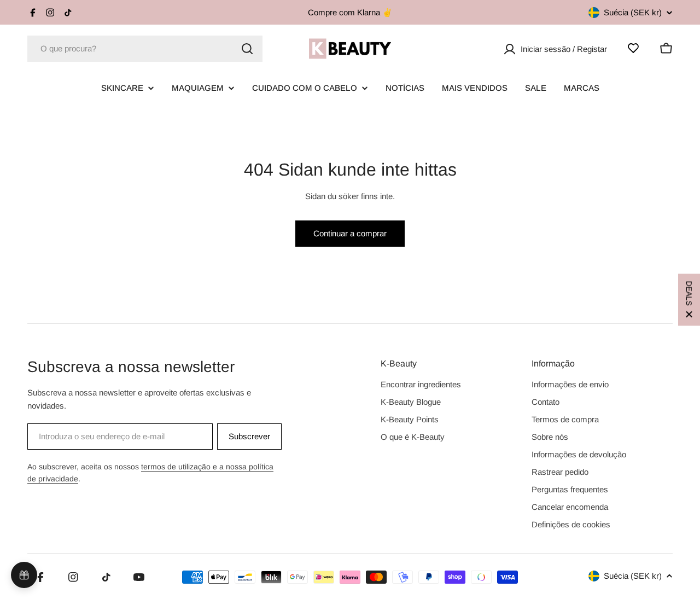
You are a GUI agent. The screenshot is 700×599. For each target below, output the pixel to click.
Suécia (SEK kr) (633, 12)
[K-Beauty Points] (24, 575)
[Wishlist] (633, 48)
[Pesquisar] (247, 48)
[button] (689, 299)
